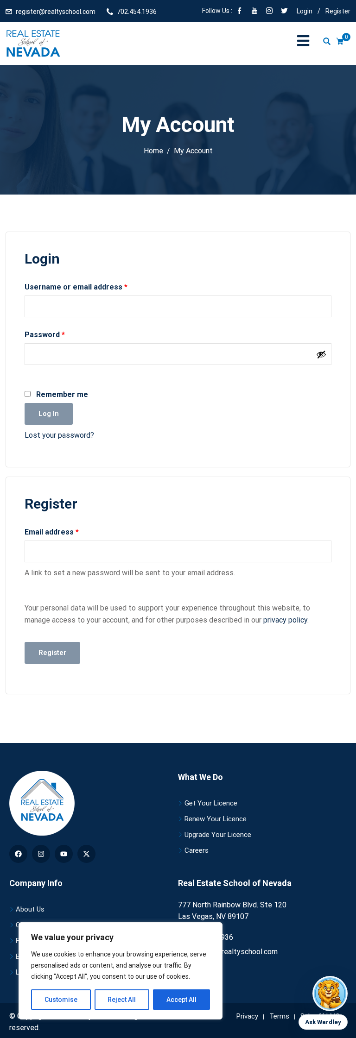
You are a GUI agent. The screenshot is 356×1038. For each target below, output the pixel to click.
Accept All (181, 999)
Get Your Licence (210, 803)
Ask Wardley (323, 1022)
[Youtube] (64, 854)
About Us (30, 909)
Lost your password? (59, 435)
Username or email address (92, 286)
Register (337, 11)
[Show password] (321, 354)
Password (60, 334)
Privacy (247, 1016)
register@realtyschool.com (55, 11)
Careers (196, 850)
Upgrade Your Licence (217, 834)
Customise (60, 999)
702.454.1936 (137, 11)
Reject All (122, 999)
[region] (120, 970)
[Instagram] (41, 854)
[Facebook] (239, 11)
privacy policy (285, 620)
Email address (67, 531)
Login (304, 11)
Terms (279, 1016)
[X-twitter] (86, 854)
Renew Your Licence (215, 819)
